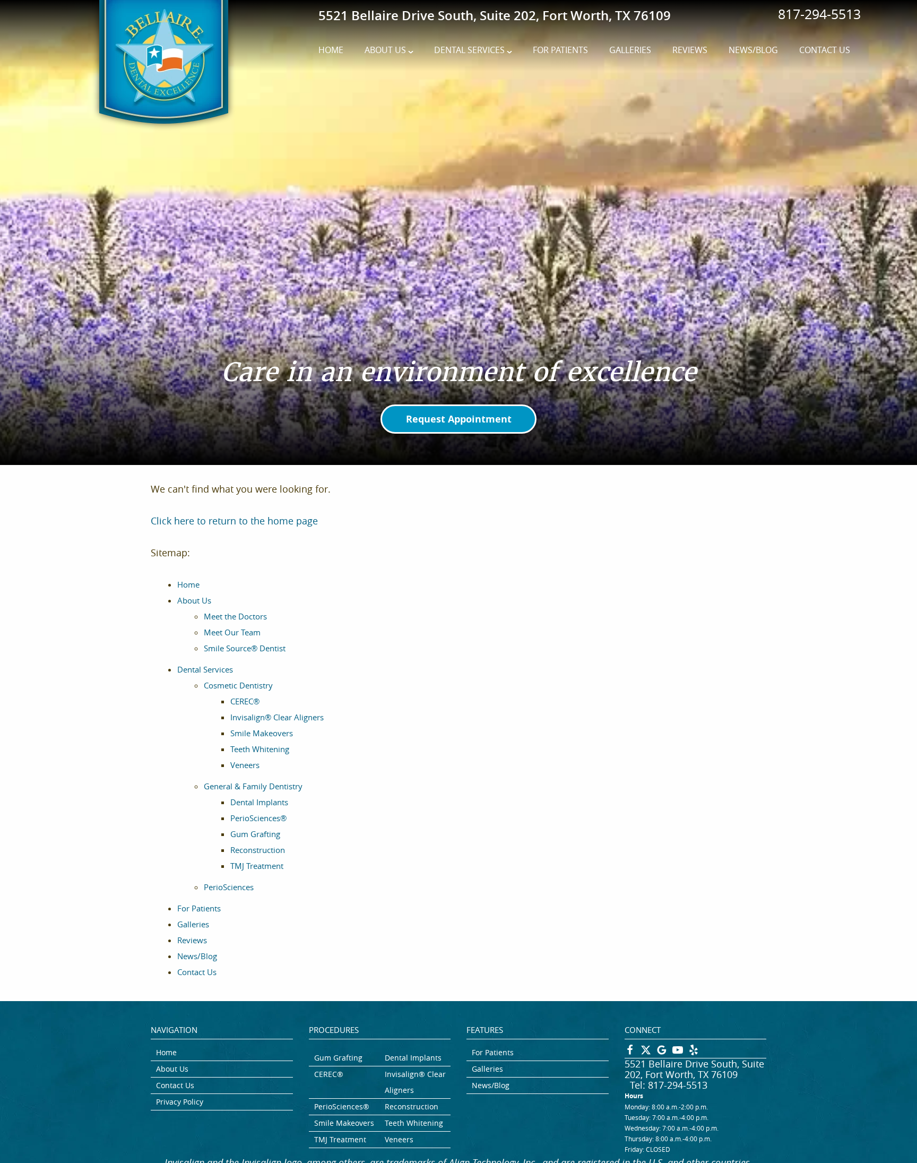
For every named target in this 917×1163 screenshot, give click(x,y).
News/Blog (753, 50)
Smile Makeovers (261, 733)
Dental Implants (259, 802)
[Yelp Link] (693, 1052)
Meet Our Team (232, 632)
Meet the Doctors (235, 616)
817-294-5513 (819, 14)
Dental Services (469, 50)
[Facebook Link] (630, 1052)
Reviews (689, 50)
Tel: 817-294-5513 (668, 1085)
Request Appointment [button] (459, 419)
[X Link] (646, 1052)
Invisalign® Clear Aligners (277, 717)
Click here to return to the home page (234, 520)
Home (330, 50)
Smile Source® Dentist (245, 648)
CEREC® (244, 701)
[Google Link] (661, 1052)
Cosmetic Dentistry (238, 685)
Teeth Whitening (259, 749)
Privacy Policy (179, 1102)
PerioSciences (229, 887)
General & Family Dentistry (253, 786)
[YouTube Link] (677, 1052)
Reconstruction (257, 850)
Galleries (630, 50)
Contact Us (824, 50)
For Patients (560, 50)
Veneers (244, 765)
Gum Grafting (255, 834)
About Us (385, 50)
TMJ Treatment (256, 865)
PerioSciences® (258, 818)
